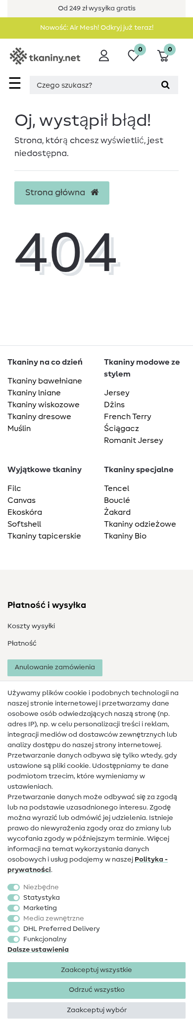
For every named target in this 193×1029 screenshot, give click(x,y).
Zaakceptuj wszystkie (96, 970)
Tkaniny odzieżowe (140, 524)
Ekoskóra (24, 512)
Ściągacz (121, 429)
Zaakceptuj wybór (97, 1010)
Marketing (40, 908)
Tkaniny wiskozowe (43, 405)
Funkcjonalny (45, 939)
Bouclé (117, 500)
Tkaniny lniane (34, 393)
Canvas (21, 500)
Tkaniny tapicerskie (44, 536)
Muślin (19, 429)
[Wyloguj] (104, 55)
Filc (14, 488)
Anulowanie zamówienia (55, 667)
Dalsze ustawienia (38, 949)
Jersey (117, 393)
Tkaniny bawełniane (44, 381)
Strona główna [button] (56, 192)
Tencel (116, 488)
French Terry (127, 417)
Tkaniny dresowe (39, 417)
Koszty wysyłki (31, 626)
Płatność (22, 643)
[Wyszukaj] (165, 85)
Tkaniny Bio (125, 536)
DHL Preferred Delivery (61, 928)
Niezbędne (41, 887)
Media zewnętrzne (53, 918)
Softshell (24, 524)
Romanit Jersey (133, 440)
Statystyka (41, 897)
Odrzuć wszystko (97, 989)
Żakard (117, 512)
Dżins (114, 405)
